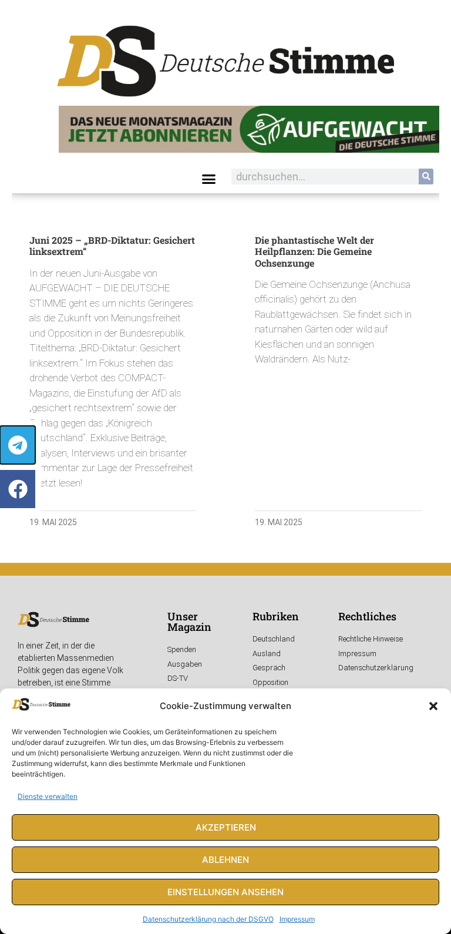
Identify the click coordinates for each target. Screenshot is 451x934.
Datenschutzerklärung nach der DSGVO (208, 919)
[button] (433, 706)
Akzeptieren (226, 827)
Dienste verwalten (48, 796)
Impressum (297, 919)
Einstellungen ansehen (225, 892)
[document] (225, 467)
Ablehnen (225, 859)
